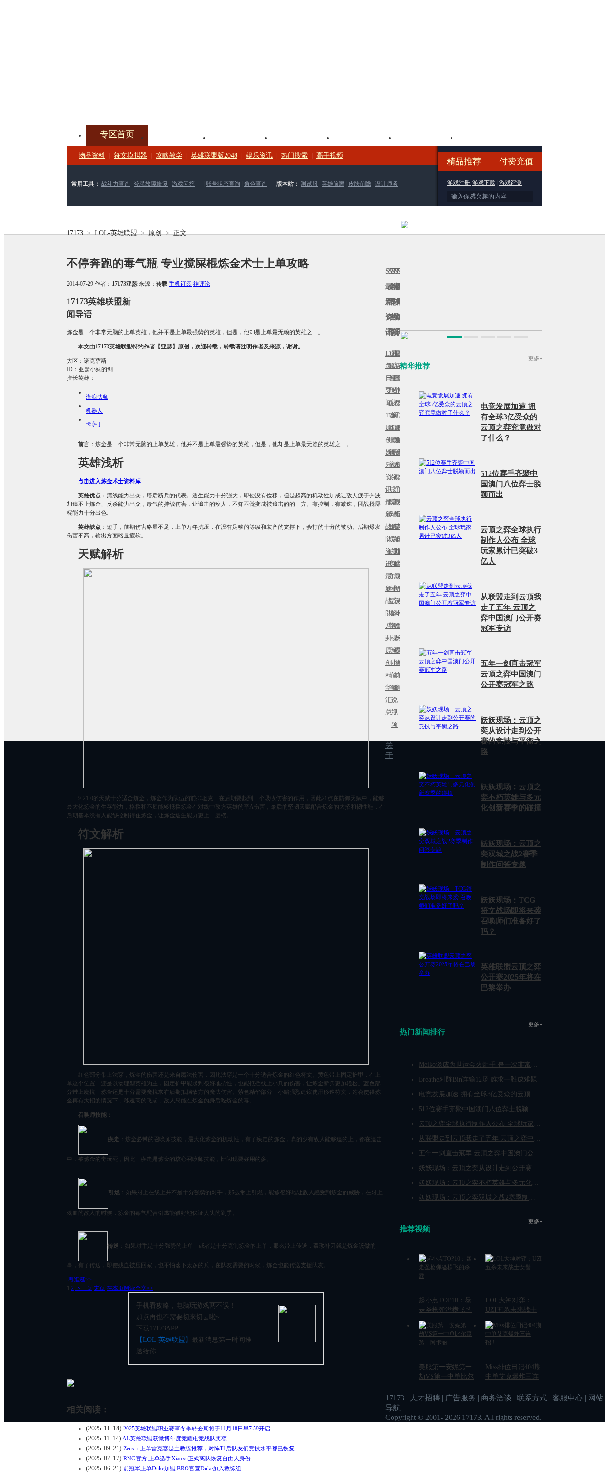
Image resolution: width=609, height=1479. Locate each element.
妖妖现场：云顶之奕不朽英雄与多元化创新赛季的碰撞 (511, 797)
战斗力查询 (115, 183)
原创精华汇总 (386, 681)
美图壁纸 (426, 136)
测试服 (309, 183)
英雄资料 (241, 136)
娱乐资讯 (259, 155)
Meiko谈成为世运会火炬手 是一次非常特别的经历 (491, 1064)
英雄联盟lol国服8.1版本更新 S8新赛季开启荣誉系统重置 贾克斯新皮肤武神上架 (140, 102)
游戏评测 (510, 182)
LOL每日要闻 (386, 378)
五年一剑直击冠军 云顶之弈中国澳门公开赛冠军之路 (511, 673)
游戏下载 (483, 182)
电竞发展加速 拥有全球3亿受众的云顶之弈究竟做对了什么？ (508, 1094)
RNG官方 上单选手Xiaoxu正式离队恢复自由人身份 (187, 1458)
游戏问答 (183, 183)
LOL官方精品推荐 (389, 588)
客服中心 (567, 1398)
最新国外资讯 (395, 384)
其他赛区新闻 (398, 508)
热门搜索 (294, 155)
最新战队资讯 (386, 532)
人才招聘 (425, 1398)
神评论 (201, 283)
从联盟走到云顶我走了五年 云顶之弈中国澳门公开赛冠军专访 (509, 1138)
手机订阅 (180, 283)
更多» (535, 358)
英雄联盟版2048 (214, 155)
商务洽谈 (496, 1398)
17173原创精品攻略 (389, 390)
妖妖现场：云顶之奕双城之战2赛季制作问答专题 (511, 853)
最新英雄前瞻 (395, 532)
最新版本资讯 (395, 458)
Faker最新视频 (392, 452)
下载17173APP (157, 1328)
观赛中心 (302, 136)
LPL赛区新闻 (398, 440)
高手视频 (329, 155)
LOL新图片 (389, 459)
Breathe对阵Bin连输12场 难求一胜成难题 (478, 1079)
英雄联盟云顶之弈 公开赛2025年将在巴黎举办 (511, 977)
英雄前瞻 (333, 183)
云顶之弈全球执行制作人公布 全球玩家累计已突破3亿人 (501, 1123)
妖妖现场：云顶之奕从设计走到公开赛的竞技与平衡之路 (502, 1167)
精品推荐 (464, 161)
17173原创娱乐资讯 (386, 452)
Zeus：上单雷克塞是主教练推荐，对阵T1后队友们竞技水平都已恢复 (209, 1448)
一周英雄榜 (389, 514)
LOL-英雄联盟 (116, 233)
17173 (75, 233)
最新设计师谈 (395, 607)
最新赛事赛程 (398, 582)
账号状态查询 (223, 183)
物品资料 (92, 155)
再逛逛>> (80, 1279)
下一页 (83, 1288)
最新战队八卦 (386, 607)
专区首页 (117, 134)
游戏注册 (459, 182)
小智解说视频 (392, 693)
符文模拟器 (130, 155)
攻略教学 (169, 155)
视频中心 (179, 136)
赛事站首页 (398, 378)
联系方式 (532, 1398)
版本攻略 (364, 136)
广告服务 (460, 1398)
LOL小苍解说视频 (392, 613)
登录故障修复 (151, 183)
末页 (99, 1288)
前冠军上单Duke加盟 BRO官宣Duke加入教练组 (182, 1468)
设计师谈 (386, 183)
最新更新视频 (392, 384)
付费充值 (516, 161)
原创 (155, 233)
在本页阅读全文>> (130, 1288)
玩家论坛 (488, 136)
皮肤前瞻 (359, 183)
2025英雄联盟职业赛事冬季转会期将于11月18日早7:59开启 (196, 1428)
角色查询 (255, 183)
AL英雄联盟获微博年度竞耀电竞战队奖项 (174, 1438)
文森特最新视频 (392, 526)
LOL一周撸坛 (398, 650)
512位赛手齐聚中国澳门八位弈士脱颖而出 (511, 483)
